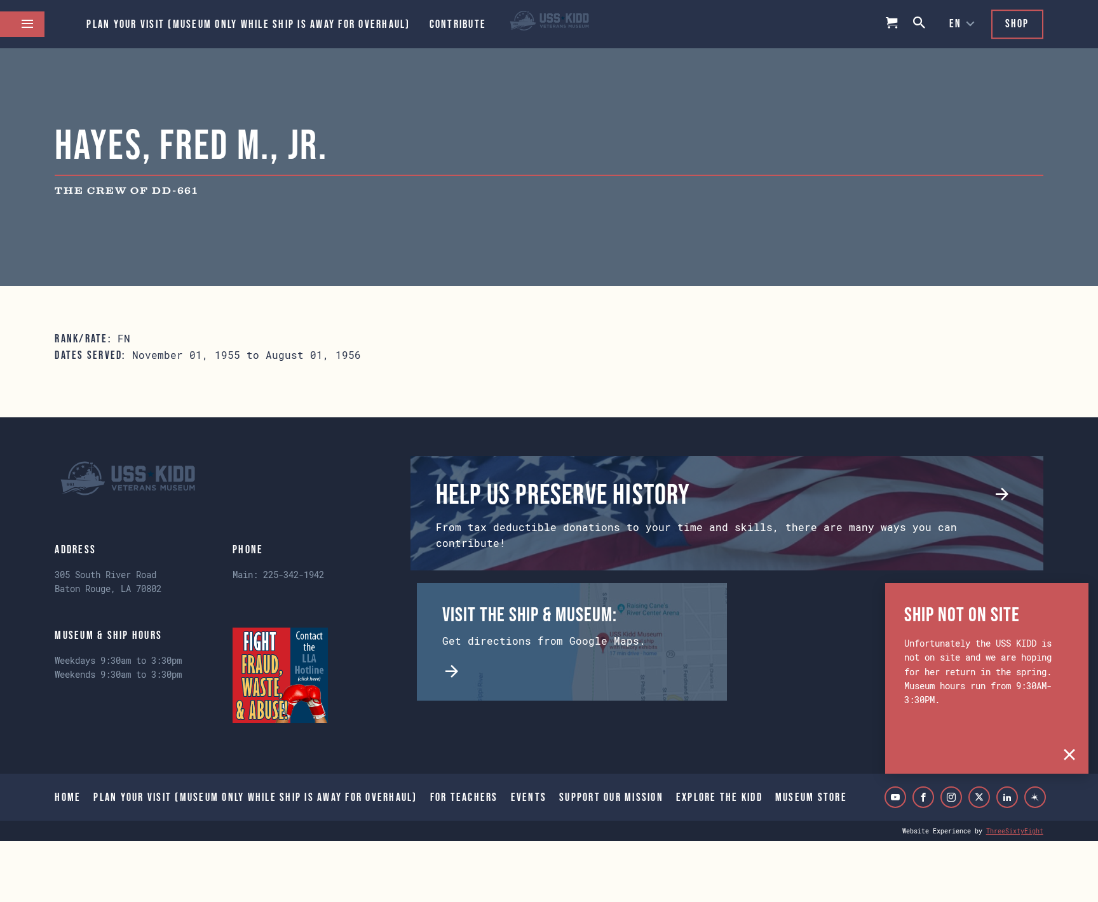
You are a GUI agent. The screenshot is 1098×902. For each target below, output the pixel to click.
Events (529, 797)
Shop (1017, 23)
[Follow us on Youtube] (895, 797)
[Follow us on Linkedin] (1007, 797)
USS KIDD (549, 24)
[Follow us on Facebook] (923, 797)
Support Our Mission (611, 797)
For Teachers (464, 797)
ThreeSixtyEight (1014, 830)
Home (68, 797)
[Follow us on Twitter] (979, 797)
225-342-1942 (293, 575)
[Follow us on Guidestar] (1035, 797)
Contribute (458, 24)
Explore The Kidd (719, 797)
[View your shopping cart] (892, 24)
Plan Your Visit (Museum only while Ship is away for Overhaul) (248, 24)
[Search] (920, 24)
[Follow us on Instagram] (951, 797)
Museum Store (811, 797)
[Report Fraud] (280, 675)
